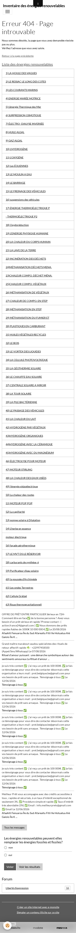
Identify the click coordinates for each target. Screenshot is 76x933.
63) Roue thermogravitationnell (24, 604)
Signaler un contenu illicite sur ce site (38, 912)
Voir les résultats (29, 866)
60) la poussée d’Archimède (21, 579)
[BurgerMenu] (7, 11)
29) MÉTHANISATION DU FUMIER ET (27, 317)
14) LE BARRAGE (15, 182)
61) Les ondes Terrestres (19, 587)
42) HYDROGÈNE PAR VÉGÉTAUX (26, 427)
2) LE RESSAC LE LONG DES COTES (26, 81)
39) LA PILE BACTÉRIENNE (21, 402)
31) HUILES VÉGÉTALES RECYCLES (26, 334)
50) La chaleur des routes (20, 494)
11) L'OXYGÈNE (14, 157)
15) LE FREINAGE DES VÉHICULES (26, 191)
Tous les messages (14, 827)
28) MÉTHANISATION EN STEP (24, 309)
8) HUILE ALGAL (15, 132)
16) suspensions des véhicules (22, 199)
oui (10, 855)
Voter (10, 866)
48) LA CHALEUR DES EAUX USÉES (26, 478)
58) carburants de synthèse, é (22, 562)
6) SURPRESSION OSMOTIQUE (23, 115)
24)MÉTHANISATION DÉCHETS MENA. (29, 267)
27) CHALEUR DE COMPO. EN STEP (27, 300)
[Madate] (37, 928)
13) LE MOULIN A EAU (19, 174)
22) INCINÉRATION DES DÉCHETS (26, 258)
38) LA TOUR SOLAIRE (18, 393)
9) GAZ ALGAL (14, 140)
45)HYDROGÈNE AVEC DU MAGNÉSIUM (30, 452)
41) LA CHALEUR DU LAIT (21, 418)
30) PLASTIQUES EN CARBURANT (25, 326)
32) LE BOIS (12, 343)
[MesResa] (61, 928)
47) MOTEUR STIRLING (19, 469)
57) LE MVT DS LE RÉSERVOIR (23, 553)
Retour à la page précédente (18, 55)
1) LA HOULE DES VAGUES (21, 73)
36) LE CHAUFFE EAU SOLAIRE (24, 376)
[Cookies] (7, 925)
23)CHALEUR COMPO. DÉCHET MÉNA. (29, 275)
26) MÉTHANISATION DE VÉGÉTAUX (27, 292)
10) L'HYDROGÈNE (17, 149)
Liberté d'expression (37, 888)
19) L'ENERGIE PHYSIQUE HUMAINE (27, 233)
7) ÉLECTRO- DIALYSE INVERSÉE (25, 123)
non (10, 847)
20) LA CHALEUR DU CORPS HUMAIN (28, 241)
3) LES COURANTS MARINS (22, 90)
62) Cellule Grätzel (16, 596)
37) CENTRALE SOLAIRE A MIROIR (26, 385)
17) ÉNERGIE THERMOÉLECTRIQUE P (28, 208)
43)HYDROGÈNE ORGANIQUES (24, 435)
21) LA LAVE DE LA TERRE (21, 250)
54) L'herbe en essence (18, 528)
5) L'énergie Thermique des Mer (23, 106)
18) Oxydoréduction (17, 224)
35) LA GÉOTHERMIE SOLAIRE (23, 368)
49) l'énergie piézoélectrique (22, 486)
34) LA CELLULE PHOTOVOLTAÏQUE (27, 359)
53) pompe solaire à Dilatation (23, 520)
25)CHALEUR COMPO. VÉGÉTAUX (26, 284)
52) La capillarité (15, 511)
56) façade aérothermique (20, 545)
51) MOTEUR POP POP (19, 503)
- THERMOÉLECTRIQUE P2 (21, 216)
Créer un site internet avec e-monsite (38, 907)
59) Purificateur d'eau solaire (22, 570)
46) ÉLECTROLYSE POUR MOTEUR (26, 461)
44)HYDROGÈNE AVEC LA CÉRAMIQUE (29, 444)
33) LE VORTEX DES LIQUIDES (23, 351)
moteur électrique (16, 537)
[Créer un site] (14, 928)
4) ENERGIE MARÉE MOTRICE (23, 98)
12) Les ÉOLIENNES (17, 165)
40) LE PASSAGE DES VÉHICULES (25, 410)
